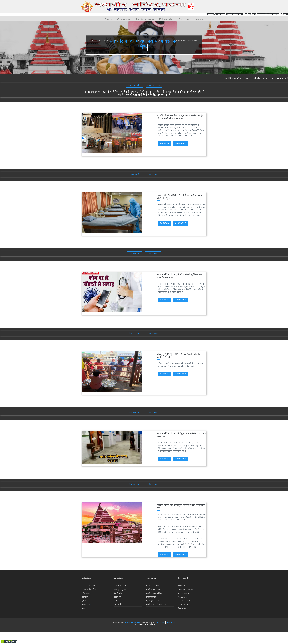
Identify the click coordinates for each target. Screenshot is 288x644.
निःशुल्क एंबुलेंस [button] (134, 174)
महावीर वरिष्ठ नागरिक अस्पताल (156, 604)
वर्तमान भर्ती (117, 597)
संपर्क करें (201, 19)
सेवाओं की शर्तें (171, 622)
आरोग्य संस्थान (185, 19)
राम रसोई (85, 608)
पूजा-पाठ (85, 601)
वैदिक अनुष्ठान (86, 593)
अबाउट (109, 19)
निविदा (116, 601)
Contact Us (182, 608)
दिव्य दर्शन (85, 597)
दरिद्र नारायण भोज (120, 586)
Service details (183, 604)
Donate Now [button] (180, 143)
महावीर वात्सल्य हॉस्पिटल (154, 593)
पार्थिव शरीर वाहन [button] (152, 174)
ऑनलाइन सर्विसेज (167, 19)
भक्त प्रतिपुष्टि (118, 604)
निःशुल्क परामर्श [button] (134, 253)
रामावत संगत (86, 604)
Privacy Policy (182, 597)
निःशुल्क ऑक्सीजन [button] (134, 85)
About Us (181, 586)
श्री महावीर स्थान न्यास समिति (133, 622)
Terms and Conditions (186, 589)
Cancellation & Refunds (186, 601)
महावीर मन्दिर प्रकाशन (89, 586)
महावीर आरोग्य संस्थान (153, 589)
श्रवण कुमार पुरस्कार (120, 589)
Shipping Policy (183, 593)
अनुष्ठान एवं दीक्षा (125, 19)
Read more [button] (164, 143)
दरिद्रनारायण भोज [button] (153, 85)
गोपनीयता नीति (159, 622)
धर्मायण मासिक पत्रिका (89, 589)
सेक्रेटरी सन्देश (118, 593)
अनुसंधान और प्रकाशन (146, 19)
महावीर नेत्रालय (151, 597)
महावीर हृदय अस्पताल (153, 601)
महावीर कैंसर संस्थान (152, 586)
